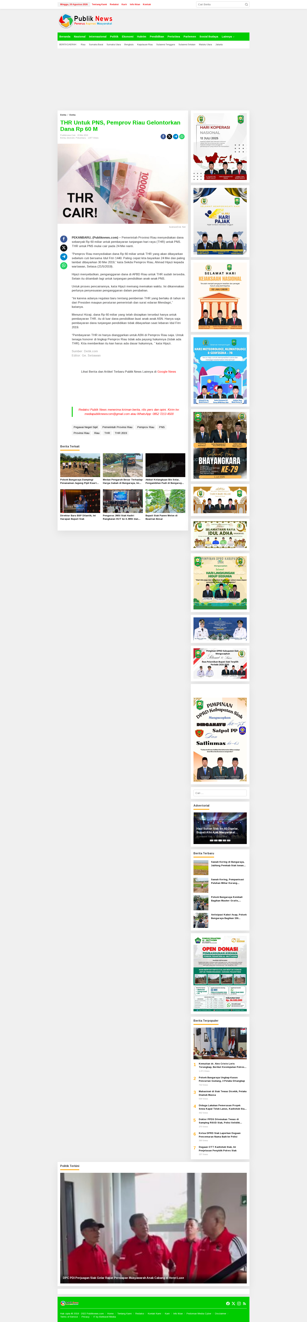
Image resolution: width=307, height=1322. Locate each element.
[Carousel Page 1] (211, 840)
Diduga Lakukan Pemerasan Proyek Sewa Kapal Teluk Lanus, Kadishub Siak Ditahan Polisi (222, 1107)
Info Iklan (178, 1313)
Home (110, 1313)
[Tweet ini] (169, 136)
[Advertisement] (153, 79)
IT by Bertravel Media (104, 1316)
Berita (63, 138)
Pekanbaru (81, 138)
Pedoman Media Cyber (199, 1313)
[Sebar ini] (163, 136)
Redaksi (139, 1313)
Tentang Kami (124, 1313)
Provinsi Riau (81, 432)
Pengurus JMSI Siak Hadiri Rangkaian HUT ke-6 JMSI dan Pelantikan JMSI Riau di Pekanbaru (120, 517)
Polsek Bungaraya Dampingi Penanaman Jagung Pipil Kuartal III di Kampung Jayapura (79, 481)
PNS (162, 427)
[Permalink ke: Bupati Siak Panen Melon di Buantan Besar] (165, 501)
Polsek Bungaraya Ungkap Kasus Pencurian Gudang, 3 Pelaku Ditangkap (222, 1079)
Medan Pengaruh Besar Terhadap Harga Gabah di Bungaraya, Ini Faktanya (122, 481)
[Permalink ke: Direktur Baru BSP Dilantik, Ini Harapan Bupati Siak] (80, 501)
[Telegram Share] (175, 136)
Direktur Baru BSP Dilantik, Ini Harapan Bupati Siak (78, 517)
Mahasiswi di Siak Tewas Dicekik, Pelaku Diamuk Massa (223, 1093)
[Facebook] (228, 1303)
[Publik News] (85, 20)
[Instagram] (239, 1303)
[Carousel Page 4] (224, 840)
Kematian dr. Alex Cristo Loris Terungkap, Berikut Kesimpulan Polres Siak (221, 1065)
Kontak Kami (154, 1313)
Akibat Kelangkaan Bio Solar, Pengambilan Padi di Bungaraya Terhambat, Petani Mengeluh (164, 481)
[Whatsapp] (182, 136)
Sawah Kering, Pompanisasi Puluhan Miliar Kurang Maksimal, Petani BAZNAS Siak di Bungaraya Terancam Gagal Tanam (228, 881)
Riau (96, 432)
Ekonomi (71, 138)
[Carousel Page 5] (228, 840)
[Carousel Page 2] (216, 840)
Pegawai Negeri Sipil (86, 427)
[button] (246, 4)
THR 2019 (121, 432)
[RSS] (244, 1303)
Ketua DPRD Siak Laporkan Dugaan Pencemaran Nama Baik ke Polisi (220, 1135)
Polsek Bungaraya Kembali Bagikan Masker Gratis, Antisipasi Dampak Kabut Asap (227, 899)
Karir (167, 1313)
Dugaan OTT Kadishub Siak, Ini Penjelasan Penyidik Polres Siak (217, 1149)
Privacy (86, 1316)
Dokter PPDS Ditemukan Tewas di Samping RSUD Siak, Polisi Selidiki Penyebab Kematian (219, 1121)
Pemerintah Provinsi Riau (117, 427)
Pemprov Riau (145, 427)
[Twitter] (233, 1303)
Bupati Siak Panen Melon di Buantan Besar (161, 517)
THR (107, 432)
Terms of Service (69, 1316)
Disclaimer (220, 1313)
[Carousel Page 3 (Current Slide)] (220, 840)
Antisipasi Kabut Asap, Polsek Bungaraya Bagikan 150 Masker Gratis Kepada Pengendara (229, 916)
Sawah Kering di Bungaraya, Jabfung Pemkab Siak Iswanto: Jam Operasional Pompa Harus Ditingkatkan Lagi (229, 864)
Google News (166, 371)
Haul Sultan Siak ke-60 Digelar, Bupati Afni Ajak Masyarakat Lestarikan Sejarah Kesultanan (217, 830)
